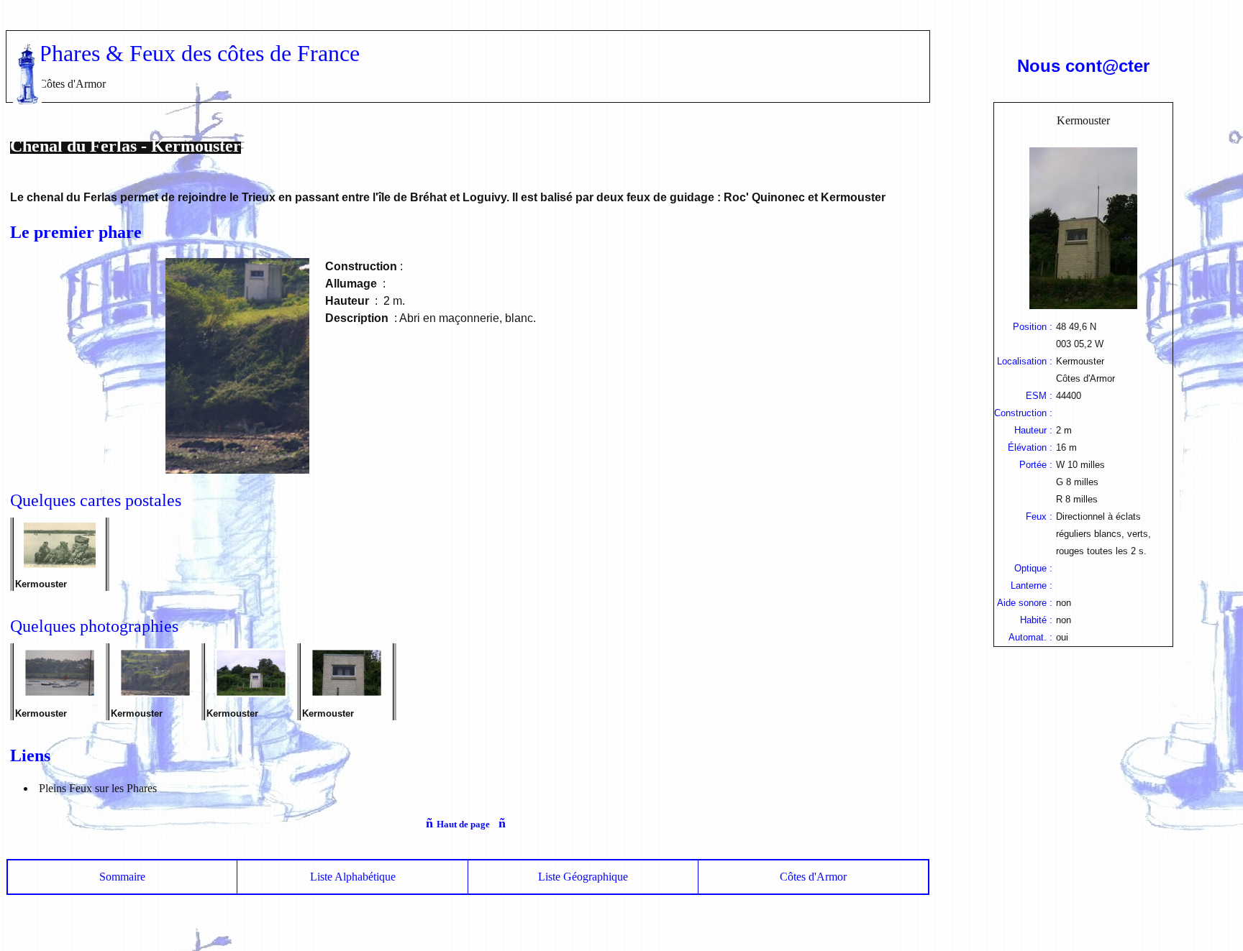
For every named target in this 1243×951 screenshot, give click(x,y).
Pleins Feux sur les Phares (98, 788)
